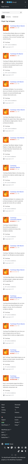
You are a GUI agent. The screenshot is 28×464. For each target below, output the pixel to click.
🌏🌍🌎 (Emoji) (9, 444)
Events (16, 419)
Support (3, 419)
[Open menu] (25, 2)
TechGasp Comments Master (16, 218)
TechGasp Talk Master (17, 245)
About (3, 404)
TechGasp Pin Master (16, 54)
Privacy (3, 412)
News (2, 407)
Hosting (3, 410)
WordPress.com (6, 429)
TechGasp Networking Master (16, 296)
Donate (17, 422)
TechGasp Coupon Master (15, 376)
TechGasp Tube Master (17, 138)
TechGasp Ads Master (17, 192)
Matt (3, 432)
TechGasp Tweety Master (14, 350)
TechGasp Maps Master (17, 270)
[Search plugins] (20, 12)
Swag (17, 425)
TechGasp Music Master (17, 26)
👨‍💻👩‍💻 (2, 422)
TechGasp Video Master (17, 110)
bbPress (4, 435)
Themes (17, 407)
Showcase (17, 404)
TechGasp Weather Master (15, 166)
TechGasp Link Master (17, 82)
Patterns (17, 412)
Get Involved (18, 417)
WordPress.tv (5, 425)
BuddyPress (5, 437)
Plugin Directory (5, 6)
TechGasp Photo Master (17, 324)
